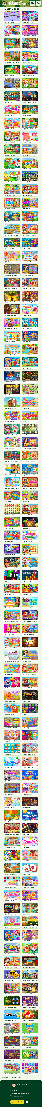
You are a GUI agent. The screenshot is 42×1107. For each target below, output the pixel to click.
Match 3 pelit (16, 1077)
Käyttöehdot (14, 1090)
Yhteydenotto (18, 1102)
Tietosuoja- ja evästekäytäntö (19, 1093)
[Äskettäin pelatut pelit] (32, 3)
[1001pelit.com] (14, 3)
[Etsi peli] (38, 3)
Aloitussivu (5, 1077)
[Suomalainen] (28, 1102)
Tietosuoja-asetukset (16, 1096)
